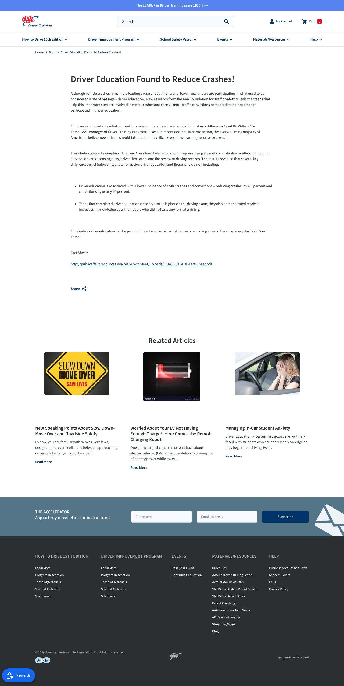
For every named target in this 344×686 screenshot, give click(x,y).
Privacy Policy (278, 589)
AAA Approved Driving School (232, 575)
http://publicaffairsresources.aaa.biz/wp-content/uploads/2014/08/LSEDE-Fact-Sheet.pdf (141, 264)
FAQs (272, 582)
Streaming (42, 596)
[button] (281, 21)
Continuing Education (187, 575)
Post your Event (183, 568)
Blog (52, 52)
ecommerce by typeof (293, 657)
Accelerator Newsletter (228, 582)
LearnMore (43, 568)
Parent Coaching (223, 603)
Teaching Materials (48, 582)
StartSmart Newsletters (228, 596)
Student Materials (47, 589)
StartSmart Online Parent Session (235, 589)
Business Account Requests (288, 568)
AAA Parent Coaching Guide (231, 610)
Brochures (219, 568)
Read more (43, 462)
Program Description (49, 575)
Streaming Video (223, 624)
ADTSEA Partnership (226, 617)
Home (39, 52)
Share (76, 288)
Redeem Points (279, 575)
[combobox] (175, 21)
